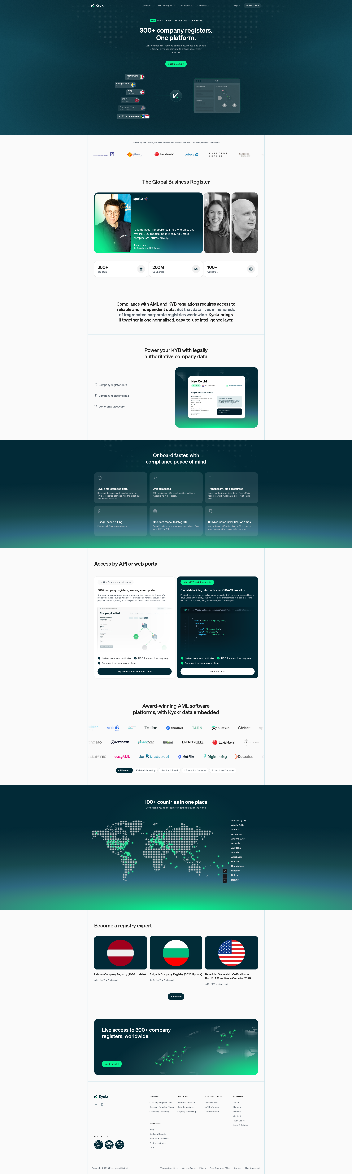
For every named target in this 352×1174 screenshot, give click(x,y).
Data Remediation (185, 1107)
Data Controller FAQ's (220, 1168)
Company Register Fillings (162, 1107)
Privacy (202, 1168)
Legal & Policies (240, 1125)
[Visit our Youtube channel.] (96, 1104)
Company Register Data (161, 1102)
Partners (237, 1111)
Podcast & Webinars (159, 1138)
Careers (237, 1107)
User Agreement (252, 1168)
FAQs (152, 1147)
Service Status (212, 1111)
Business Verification (187, 1102)
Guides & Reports (158, 1134)
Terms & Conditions (169, 1168)
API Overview (211, 1102)
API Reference (212, 1107)
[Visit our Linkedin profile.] (102, 1104)
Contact (237, 1116)
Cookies (237, 1168)
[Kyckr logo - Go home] (98, 5)
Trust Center (239, 1120)
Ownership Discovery (159, 1111)
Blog (152, 1129)
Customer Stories (158, 1143)
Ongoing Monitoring (186, 1111)
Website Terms (189, 1168)
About (236, 1102)
